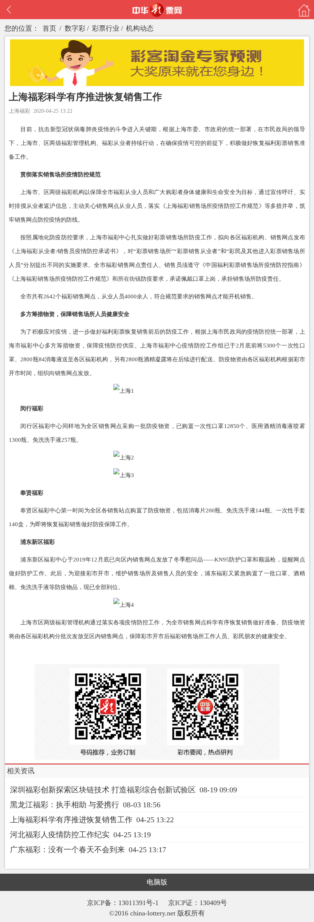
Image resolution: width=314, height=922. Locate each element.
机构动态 (140, 28)
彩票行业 (105, 28)
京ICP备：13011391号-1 (123, 903)
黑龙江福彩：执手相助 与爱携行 (64, 804)
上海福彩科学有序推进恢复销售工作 (71, 819)
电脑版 (157, 882)
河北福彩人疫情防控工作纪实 (60, 834)
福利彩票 (276, 143)
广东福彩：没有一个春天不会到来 (67, 849)
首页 (49, 28)
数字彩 (75, 28)
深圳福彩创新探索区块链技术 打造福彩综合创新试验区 (103, 789)
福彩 (67, 143)
